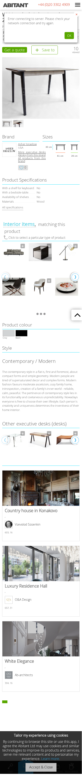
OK (69, 36)
